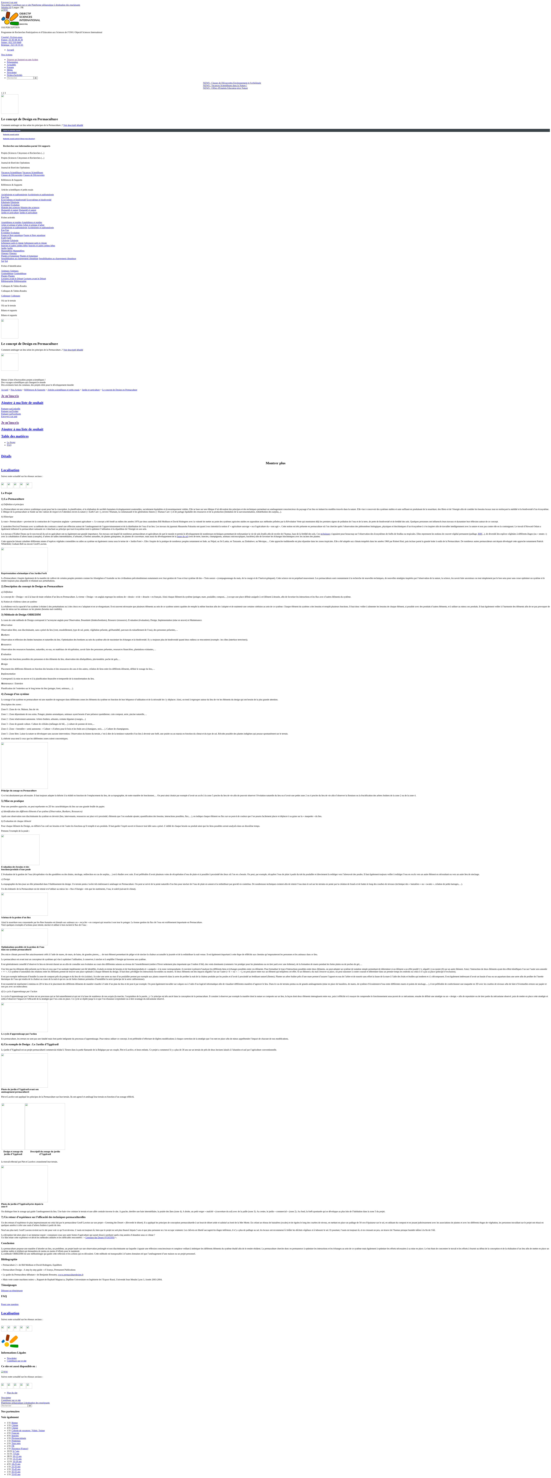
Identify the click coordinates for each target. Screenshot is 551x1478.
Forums (10, 67)
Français (15, 1433)
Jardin (4, 248)
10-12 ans (17, 1456)
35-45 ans (15, 1469)
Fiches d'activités (14, 75)
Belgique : (12, 45)
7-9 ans (16, 1453)
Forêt (3, 238)
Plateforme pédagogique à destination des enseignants (55, 5)
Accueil (10, 50)
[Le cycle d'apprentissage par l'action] (24, 1031)
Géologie (5, 240)
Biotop (14, 1423)
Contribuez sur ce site (21, 5)
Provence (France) (19, 1448)
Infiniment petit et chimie (12, 243)
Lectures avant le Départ (12, 278)
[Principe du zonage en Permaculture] (24, 788)
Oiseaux (5, 253)
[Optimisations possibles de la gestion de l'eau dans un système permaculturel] (24, 944)
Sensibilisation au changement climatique (19, 258)
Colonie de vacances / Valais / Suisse (28, 1430)
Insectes (15, 1435)
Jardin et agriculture (10, 212)
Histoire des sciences (10, 207)
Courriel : (11, 37)
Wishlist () (6, 7)
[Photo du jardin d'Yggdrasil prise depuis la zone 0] (24, 1201)
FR (12, 1446)
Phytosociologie (18, 1438)
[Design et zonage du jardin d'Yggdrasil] (13, 1149)
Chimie (14, 1425)
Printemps (16, 1441)
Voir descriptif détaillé (73, 125)
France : (12, 40)
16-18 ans (17, 1461)
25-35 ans (15, 1466)
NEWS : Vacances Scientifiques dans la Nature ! (225, 85)
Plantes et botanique (10, 256)
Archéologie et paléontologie (14, 194)
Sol (2, 261)
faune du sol (182, 536)
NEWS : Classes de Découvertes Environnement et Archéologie (232, 83)
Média (10, 70)
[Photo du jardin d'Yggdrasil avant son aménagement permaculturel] (24, 1087)
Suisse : (11, 42)
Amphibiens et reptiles (11, 222)
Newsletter (6, 5)
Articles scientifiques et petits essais (63, 390)
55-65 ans (15, 1474)
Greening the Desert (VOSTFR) (100, 1237)
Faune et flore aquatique (12, 235)
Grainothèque (7, 273)
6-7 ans (16, 1451)
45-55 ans (15, 1472)
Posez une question (10, 1304)
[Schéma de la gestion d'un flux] (24, 915)
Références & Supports (34, 390)
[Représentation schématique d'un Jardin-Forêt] (24, 570)
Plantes (4, 276)
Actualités (11, 65)
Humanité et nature (9, 210)
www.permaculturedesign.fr (70, 1274)
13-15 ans (17, 1459)
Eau (3, 197)
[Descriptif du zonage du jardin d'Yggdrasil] (45, 1149)
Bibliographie (7, 281)
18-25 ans (15, 1464)
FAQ (9, 445)
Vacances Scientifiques (11, 172)
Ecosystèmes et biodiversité (13, 200)
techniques (325, 534)
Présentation (12, 62)
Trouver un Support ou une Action (22, 59)
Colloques (5, 296)
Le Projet (11, 442)
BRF (480, 534)
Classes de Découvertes (12, 175)
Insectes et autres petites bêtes (14, 245)
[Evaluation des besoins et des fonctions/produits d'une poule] (20, 864)
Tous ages (16, 1443)
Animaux (5, 271)
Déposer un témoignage (12, 1290)
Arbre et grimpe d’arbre (12, 225)
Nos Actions (6, 54)
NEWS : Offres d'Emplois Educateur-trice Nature (225, 88)
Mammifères (6, 251)
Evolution (5, 205)
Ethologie (5, 202)
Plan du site (12, 1393)
